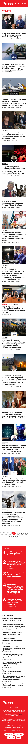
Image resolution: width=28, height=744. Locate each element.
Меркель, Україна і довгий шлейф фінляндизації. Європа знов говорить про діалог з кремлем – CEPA (14, 481)
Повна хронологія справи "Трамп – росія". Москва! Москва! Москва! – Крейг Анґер (14, 35)
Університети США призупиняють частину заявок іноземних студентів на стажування (14, 677)
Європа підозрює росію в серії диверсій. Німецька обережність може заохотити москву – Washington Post (14, 102)
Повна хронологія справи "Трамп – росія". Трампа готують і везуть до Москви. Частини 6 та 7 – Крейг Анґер (13, 415)
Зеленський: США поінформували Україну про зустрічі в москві (12, 640)
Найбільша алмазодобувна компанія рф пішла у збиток (12, 619)
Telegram (19, 734)
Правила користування (14, 728)
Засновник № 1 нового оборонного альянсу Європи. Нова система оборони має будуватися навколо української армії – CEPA (13, 343)
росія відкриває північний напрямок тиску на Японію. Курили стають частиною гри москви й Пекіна (13, 135)
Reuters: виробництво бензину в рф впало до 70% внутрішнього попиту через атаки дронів (14, 626)
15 (17, 533)
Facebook (9, 734)
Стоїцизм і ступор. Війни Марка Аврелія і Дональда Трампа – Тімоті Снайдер (12, 203)
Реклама (18, 726)
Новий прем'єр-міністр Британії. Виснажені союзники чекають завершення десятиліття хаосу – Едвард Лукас (14, 236)
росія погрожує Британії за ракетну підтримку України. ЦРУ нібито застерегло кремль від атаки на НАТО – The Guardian (13, 68)
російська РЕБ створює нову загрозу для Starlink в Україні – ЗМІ (13, 655)
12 (5, 533)
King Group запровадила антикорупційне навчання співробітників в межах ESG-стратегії (13, 309)
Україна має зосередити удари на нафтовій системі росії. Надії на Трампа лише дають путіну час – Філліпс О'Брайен (15, 588)
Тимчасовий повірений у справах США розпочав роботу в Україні (15, 575)
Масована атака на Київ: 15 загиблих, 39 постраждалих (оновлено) (14, 601)
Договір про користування (14, 730)
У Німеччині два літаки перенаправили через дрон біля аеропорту (13, 648)
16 (21, 533)
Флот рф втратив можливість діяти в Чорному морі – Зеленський (12, 663)
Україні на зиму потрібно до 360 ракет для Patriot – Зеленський (15, 553)
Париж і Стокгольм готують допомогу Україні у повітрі (12, 670)
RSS (18, 737)
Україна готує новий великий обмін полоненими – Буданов (12, 684)
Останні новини (7, 615)
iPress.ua (20, 714)
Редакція (10, 726)
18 (9, 536)
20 (18, 536)
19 (13, 536)
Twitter (11, 737)
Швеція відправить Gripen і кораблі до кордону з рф (12, 633)
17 (25, 533)
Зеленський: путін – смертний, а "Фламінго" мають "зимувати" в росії (16, 563)
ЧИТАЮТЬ (6, 549)
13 (9, 533)
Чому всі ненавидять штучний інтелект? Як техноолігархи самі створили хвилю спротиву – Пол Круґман (14, 448)
